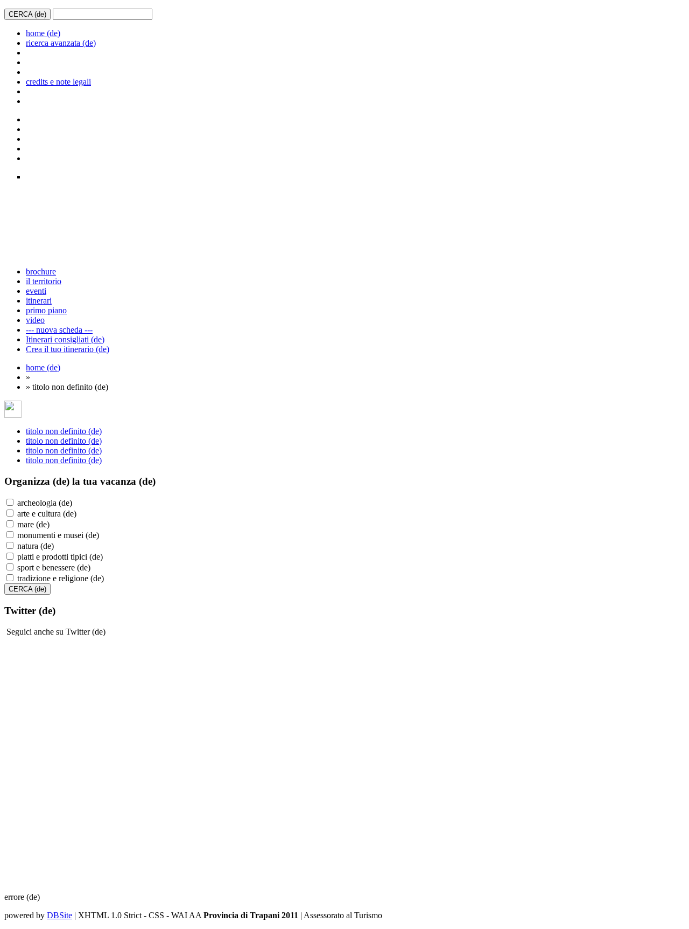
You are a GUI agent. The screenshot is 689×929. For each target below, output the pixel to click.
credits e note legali (58, 81)
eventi (36, 290)
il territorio (43, 281)
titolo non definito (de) (64, 431)
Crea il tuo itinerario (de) (67, 349)
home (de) (43, 33)
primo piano (46, 310)
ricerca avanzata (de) (61, 42)
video (35, 320)
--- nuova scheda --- (59, 329)
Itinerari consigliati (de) (65, 339)
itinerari (39, 300)
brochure (41, 271)
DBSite (59, 915)
